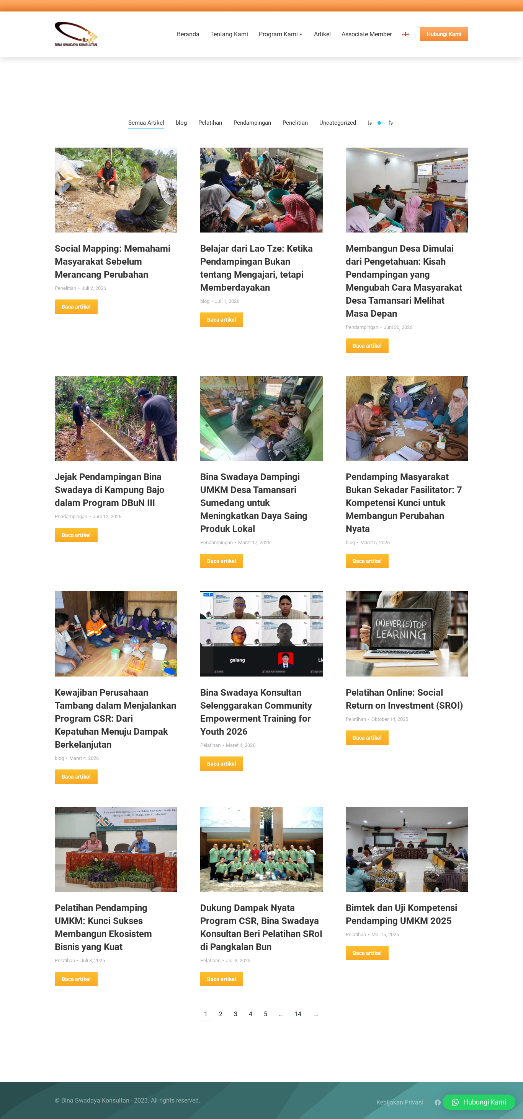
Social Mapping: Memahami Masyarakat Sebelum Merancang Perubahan (112, 261)
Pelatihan (210, 122)
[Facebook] (438, 1102)
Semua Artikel (146, 122)
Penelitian (295, 122)
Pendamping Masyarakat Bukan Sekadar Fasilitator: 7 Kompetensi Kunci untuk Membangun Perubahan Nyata (404, 503)
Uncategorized (337, 122)
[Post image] (116, 190)
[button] (479, 1102)
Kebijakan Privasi (399, 1102)
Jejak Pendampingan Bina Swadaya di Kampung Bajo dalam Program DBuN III (110, 490)
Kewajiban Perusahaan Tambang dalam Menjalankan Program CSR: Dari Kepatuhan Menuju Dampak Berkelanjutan (115, 718)
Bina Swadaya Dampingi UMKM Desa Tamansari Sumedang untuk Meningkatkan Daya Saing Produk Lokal (253, 503)
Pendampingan (252, 122)
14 (297, 1014)
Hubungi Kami (444, 34)
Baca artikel (76, 307)
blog (181, 122)
